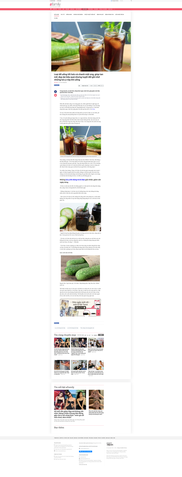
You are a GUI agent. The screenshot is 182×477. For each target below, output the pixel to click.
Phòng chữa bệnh (78, 14)
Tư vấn (56, 18)
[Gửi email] (55, 95)
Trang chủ (56, 437)
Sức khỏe (85, 9)
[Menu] (114, 9)
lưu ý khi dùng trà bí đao (75, 180)
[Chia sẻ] (55, 91)
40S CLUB (110, 9)
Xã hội (59, 9)
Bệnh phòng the (109, 14)
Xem (101, 335)
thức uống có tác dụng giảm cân (87, 327)
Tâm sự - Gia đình (103, 9)
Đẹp (63, 9)
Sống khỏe (69, 14)
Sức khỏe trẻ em (119, 14)
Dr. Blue (59, 0)
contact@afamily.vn (62, 451)
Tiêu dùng (90, 9)
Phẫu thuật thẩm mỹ (90, 14)
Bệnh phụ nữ (100, 14)
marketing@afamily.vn (84, 448)
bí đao (93, 109)
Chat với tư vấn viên (86, 451)
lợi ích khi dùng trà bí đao (72, 327)
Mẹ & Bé (67, 9)
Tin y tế (62, 14)
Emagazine (53, 0)
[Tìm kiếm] (131, 1)
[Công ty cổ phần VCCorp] (110, 444)
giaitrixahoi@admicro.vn (85, 458)
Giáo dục (72, 9)
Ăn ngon (96, 9)
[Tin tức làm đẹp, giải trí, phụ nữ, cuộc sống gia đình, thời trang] (55, 4)
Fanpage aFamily (115, 0)
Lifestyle (55, 9)
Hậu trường (78, 9)
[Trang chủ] (51, 9)
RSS (114, 437)
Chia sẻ (57, 85)
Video (111, 437)
